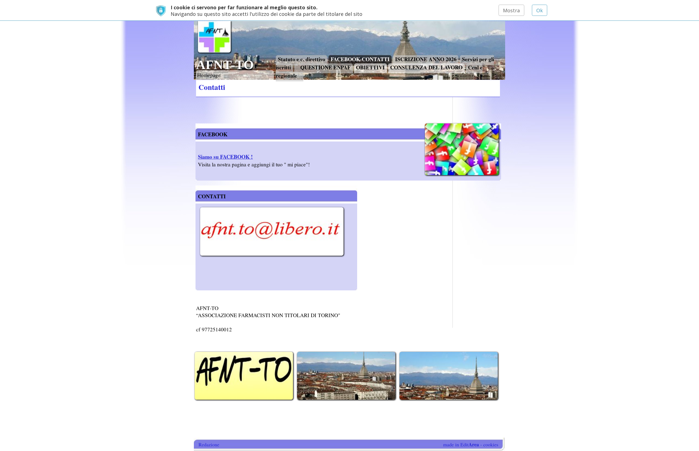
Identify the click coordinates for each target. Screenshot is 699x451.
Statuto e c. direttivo (301, 59)
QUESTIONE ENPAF (325, 67)
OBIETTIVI (370, 67)
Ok (539, 10)
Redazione (209, 444)
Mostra (511, 10)
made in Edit (461, 444)
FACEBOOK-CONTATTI (360, 59)
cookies (490, 444)
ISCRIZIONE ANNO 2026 (426, 59)
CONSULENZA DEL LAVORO (426, 67)
